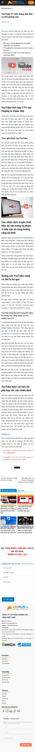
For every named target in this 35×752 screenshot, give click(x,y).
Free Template (5, 663)
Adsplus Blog (6, 8)
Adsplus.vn (5, 434)
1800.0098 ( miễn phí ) (16, 548)
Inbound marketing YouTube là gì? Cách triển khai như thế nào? (8, 530)
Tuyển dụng (5, 698)
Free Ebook (5, 661)
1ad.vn (24, 459)
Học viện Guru (5, 682)
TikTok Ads (5, 680)
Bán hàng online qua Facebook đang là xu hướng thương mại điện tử (26, 480)
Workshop (5, 659)
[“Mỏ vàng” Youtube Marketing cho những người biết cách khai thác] (8, 500)
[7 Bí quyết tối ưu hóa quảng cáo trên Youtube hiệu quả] (25, 500)
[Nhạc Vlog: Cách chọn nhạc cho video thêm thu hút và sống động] (25, 521)
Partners (4, 703)
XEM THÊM (21, 491)
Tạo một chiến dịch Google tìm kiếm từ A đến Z (8, 479)
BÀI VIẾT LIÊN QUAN (9, 491)
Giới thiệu (4, 694)
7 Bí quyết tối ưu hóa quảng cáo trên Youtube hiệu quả (24, 509)
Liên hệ (31, 2)
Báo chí (4, 700)
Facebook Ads (6, 677)
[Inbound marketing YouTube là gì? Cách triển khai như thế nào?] (8, 521)
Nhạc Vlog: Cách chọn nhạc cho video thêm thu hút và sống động (25, 530)
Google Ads (5, 675)
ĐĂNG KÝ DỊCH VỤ (17, 554)
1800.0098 (9, 625)
